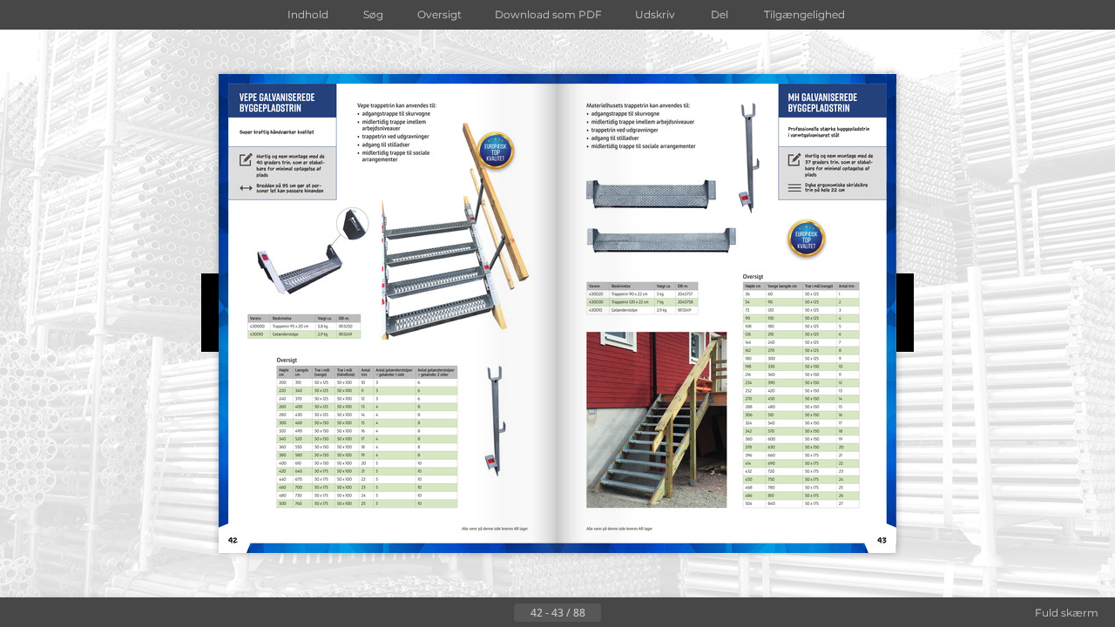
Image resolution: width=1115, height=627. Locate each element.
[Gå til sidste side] (643, 613)
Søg (373, 14)
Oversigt (439, 14)
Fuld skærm (1066, 612)
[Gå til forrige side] (500, 613)
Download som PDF (548, 14)
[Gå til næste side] (615, 613)
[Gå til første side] (472, 613)
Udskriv (655, 14)
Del (719, 14)
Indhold (307, 14)
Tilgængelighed (804, 14)
